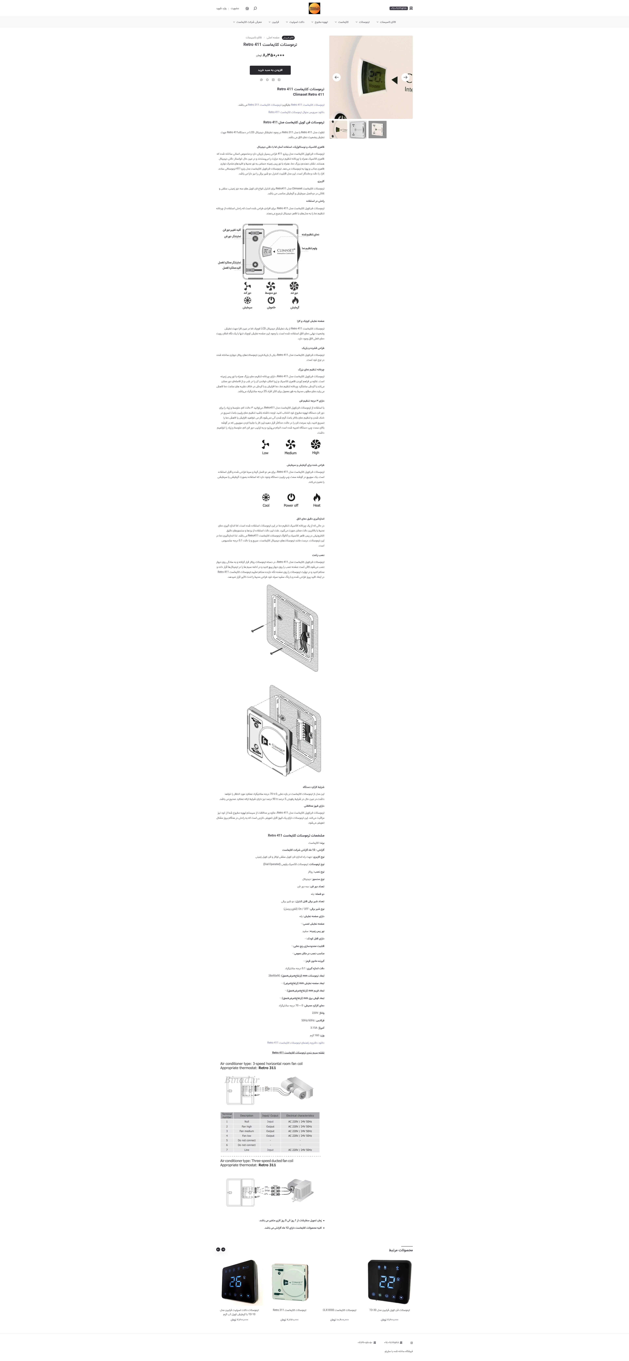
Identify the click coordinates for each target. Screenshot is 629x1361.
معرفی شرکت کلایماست (249, 22)
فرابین (275, 22)
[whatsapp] (261, 80)
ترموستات (364, 22)
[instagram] (411, 1343)
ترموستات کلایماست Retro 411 (307, 105)
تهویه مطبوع (321, 22)
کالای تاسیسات (388, 22)
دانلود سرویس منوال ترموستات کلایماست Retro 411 (296, 112)
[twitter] (273, 80)
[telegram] (267, 80)
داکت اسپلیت (296, 22)
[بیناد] (314, 8)
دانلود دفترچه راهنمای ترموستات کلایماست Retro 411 (295, 1043)
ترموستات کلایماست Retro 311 (264, 105)
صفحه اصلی (273, 37)
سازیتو (388, 1351)
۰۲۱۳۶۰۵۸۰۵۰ (365, 1343)
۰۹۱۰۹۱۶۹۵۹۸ (391, 1343)
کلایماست (343, 22)
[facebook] (279, 80)
